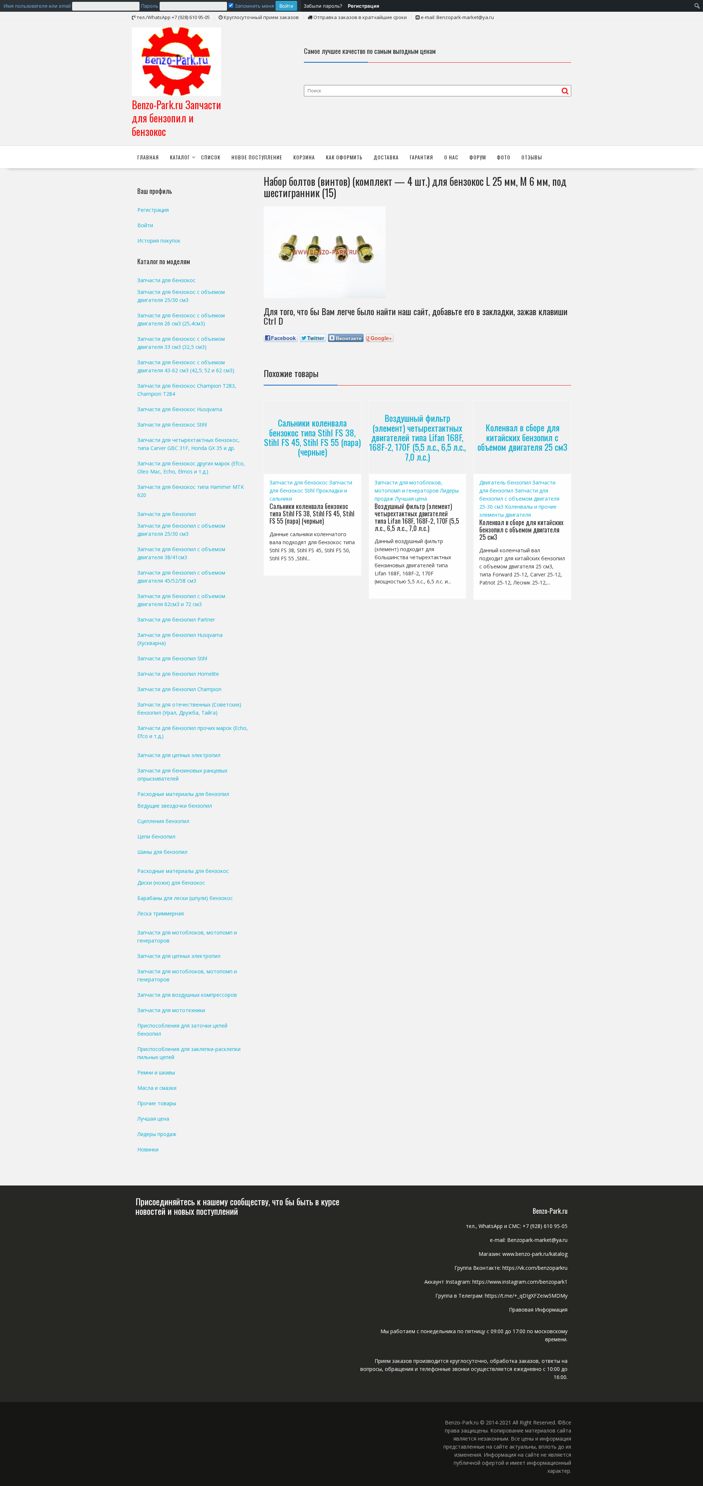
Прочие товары (156, 1103)
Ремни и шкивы (156, 1072)
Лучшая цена (411, 498)
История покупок (159, 240)
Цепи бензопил (156, 836)
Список (210, 157)
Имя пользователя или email (37, 6)
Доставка (386, 157)
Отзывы (531, 157)
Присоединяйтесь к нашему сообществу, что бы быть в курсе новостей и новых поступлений (237, 1206)
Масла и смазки (156, 1087)
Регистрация (153, 209)
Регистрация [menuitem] (363, 6)
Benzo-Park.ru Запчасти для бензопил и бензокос (176, 118)
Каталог (180, 157)
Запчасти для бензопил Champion (179, 689)
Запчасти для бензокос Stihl (172, 424)
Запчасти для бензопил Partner (176, 619)
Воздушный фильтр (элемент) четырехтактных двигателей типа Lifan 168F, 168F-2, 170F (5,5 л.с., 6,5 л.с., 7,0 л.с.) (417, 437)
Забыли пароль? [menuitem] (323, 6)
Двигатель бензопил (505, 482)
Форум (477, 157)
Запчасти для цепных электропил (178, 755)
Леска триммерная (160, 913)
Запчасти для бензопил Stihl (172, 658)
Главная (148, 157)
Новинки (148, 1149)
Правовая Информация (538, 1309)
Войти (145, 225)
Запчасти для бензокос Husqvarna (179, 409)
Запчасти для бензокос (298, 482)
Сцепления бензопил (163, 821)
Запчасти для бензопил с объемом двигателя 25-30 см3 (519, 498)
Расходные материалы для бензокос (183, 870)
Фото (503, 157)
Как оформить (344, 157)
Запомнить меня (253, 6)
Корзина (304, 157)
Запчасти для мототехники (171, 1010)
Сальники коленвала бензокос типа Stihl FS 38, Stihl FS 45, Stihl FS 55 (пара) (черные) (312, 437)
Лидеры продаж (156, 1134)
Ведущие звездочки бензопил (174, 805)
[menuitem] (150, 6)
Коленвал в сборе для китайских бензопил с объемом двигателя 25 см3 (522, 437)
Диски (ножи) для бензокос (171, 882)
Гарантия (421, 157)
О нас (451, 157)
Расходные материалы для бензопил (183, 793)
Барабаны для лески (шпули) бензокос (185, 898)
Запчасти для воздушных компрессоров (187, 994)
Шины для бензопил (162, 851)
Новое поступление (256, 157)
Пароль (149, 6)
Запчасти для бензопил (166, 513)
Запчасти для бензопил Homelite (178, 673)
